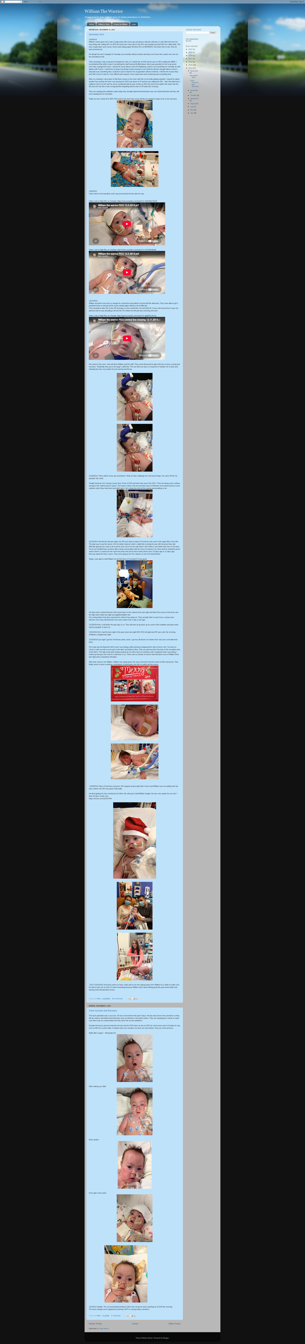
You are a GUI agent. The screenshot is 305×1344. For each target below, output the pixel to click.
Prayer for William (121, 24)
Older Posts (174, 1323)
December (194, 71)
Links (134, 24)
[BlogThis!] (130, 999)
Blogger (166, 1338)
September (194, 98)
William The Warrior (104, 12)
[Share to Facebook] (134, 999)
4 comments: (116, 1316)
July (192, 107)
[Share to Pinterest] (137, 999)
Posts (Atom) (104, 1328)
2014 (190, 68)
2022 (190, 49)
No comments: (118, 999)
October (193, 95)
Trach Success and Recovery (103, 1010)
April (192, 113)
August (193, 103)
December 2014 (96, 34)
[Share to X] (132, 999)
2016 (190, 62)
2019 (190, 55)
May (192, 110)
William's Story (104, 24)
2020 (190, 52)
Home (91, 24)
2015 (190, 65)
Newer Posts (95, 1323)
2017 (190, 59)
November (194, 90)
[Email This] (128, 999)
